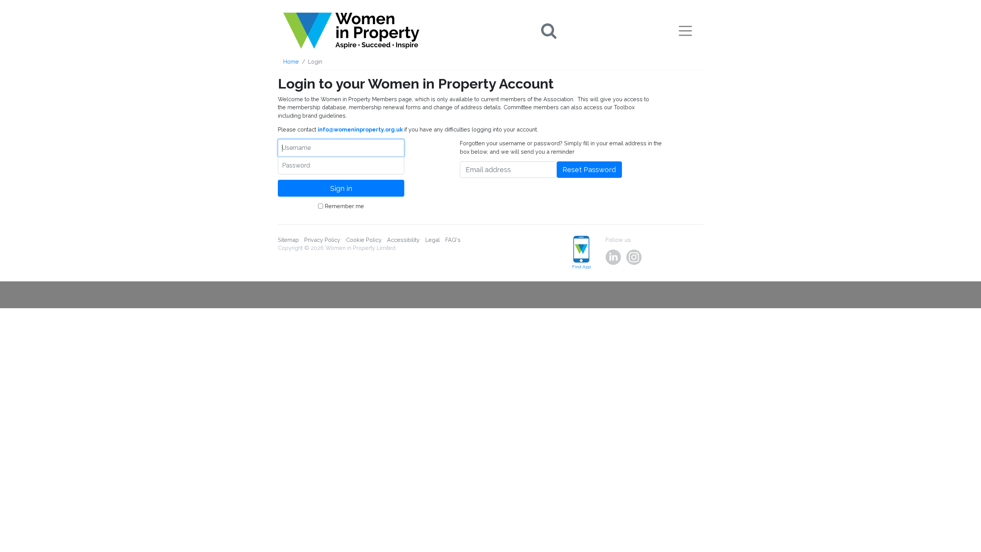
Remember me (344, 206)
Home (291, 61)
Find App (581, 266)
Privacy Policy (322, 240)
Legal (432, 240)
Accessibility (403, 240)
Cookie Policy (364, 240)
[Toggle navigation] (685, 30)
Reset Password (589, 170)
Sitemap (288, 240)
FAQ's (453, 240)
